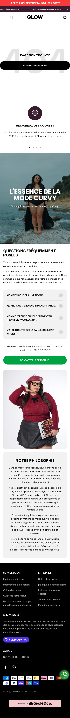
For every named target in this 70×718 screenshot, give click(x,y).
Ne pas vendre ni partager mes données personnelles (17, 603)
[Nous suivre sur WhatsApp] (14, 667)
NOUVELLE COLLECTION (16, 656)
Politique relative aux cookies (49, 592)
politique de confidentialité (52, 584)
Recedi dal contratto (49, 604)
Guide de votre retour (14, 595)
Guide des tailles (12, 590)
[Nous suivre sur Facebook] (5, 667)
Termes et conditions (49, 599)
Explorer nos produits (35, 65)
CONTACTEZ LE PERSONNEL (35, 360)
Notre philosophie (47, 579)
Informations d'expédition (16, 584)
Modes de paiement (13, 579)
